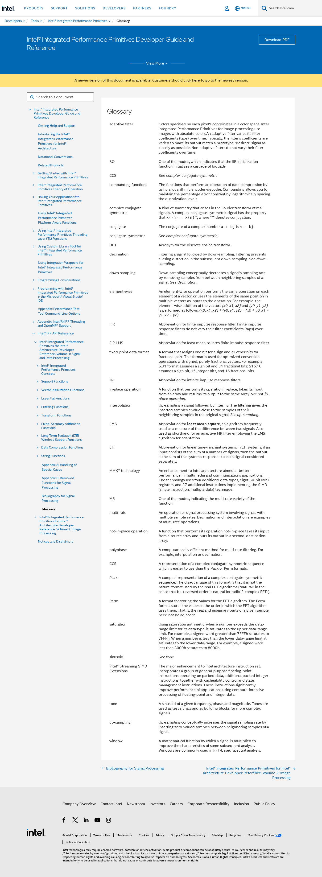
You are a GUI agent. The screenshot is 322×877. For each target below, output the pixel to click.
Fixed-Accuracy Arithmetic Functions (60, 426)
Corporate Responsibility (208, 804)
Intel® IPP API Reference (55, 333)
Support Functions (54, 381)
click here (192, 80)
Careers (176, 804)
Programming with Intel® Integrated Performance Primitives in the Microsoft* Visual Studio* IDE (62, 295)
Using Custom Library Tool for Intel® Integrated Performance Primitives (59, 250)
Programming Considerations (58, 280)
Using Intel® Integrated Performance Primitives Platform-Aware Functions (57, 218)
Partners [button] (142, 8)
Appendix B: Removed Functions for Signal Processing (58, 483)
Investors (157, 804)
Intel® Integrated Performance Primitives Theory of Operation (60, 187)
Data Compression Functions (62, 447)
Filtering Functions (55, 407)
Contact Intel (111, 804)
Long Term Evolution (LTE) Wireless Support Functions (61, 438)
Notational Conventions (55, 157)
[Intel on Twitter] (75, 821)
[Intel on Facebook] (64, 821)
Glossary (48, 509)
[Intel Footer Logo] (36, 832)
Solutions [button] (85, 8)
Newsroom (136, 804)
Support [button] (59, 8)
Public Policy (264, 804)
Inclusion (241, 804)
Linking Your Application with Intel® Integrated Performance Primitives (59, 201)
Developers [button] (114, 8)
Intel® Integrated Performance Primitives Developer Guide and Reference (57, 113)
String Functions (53, 456)
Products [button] (33, 8)
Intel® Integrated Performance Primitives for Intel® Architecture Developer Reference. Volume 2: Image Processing (61, 525)
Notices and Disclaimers (55, 541)
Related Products (51, 165)
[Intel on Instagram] (108, 821)
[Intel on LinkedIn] (86, 821)
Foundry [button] (167, 8)
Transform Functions (56, 415)
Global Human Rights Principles (221, 857)
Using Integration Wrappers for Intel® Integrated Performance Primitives (60, 267)
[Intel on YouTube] (97, 821)
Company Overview (79, 804)
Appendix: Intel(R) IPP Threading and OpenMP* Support (61, 324)
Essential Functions (55, 398)
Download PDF (276, 39)
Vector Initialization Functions (62, 390)
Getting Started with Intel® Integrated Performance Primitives (62, 175)
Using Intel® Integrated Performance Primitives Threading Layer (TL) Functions (62, 235)
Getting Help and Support (56, 126)
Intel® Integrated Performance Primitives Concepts (58, 370)
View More (155, 63)
